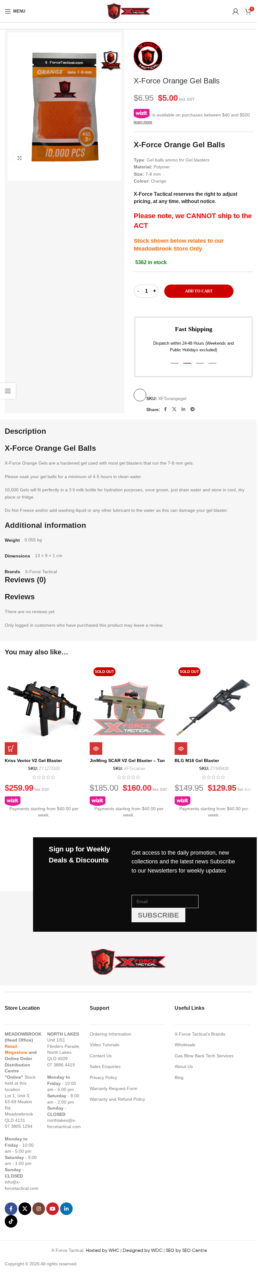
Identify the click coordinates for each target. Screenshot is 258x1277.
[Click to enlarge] (20, 158)
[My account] (235, 11)
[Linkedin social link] (183, 409)
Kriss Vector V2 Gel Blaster (33, 760)
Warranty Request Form (113, 1088)
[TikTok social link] (11, 1221)
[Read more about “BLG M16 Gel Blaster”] (181, 748)
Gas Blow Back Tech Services (204, 1055)
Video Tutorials (104, 1044)
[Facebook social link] (165, 409)
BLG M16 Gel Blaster (197, 760)
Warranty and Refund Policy (117, 1099)
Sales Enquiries (105, 1066)
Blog (179, 1077)
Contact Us (101, 1055)
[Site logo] (129, 10)
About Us (184, 1066)
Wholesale (185, 1044)
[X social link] (174, 409)
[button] (174, 363)
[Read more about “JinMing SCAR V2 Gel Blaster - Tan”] (96, 748)
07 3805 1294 (18, 1126)
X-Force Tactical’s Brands (200, 1034)
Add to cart (199, 291)
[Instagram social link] (38, 1208)
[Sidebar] (8, 391)
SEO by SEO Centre (186, 1250)
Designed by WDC (142, 1250)
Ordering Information (110, 1034)
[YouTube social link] (52, 1208)
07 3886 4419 (61, 1064)
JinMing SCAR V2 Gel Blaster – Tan (127, 760)
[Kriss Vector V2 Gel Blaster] (44, 709)
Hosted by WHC (102, 1250)
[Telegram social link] (192, 409)
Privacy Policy (103, 1077)
